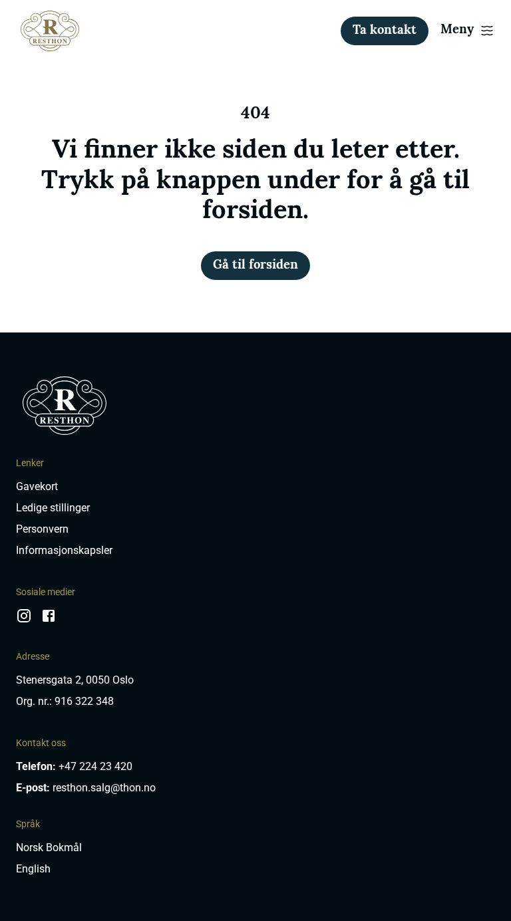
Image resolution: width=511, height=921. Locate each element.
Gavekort (37, 486)
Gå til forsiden (255, 265)
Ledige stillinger (53, 507)
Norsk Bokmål (49, 847)
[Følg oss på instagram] (24, 620)
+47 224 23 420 (95, 766)
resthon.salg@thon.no (104, 787)
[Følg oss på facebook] (49, 620)
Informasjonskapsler (64, 550)
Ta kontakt (385, 31)
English (33, 868)
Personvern (42, 529)
